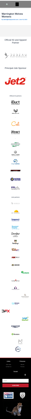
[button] (17, 4)
